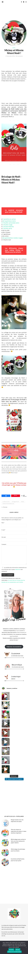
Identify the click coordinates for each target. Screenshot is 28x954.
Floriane (5, 507)
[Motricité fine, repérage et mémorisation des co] (6, 723)
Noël (14, 47)
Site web (3, 537)
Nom (3, 522)
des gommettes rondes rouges (12, 238)
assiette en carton (6, 501)
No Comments (19, 56)
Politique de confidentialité (14, 951)
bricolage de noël (15, 501)
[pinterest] (23, 2)
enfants (22, 501)
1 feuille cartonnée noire (10, 223)
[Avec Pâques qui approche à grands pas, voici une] (6, 714)
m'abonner (17, 569)
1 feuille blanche (8, 226)
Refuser (18, 949)
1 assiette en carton (9, 219)
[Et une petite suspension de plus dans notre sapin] (6, 769)
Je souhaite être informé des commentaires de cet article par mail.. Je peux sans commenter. (14, 569)
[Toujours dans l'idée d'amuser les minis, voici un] (6, 733)
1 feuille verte (7, 228)
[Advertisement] (14, 60)
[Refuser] (26, 947)
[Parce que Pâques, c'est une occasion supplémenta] (6, 696)
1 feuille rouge (7, 225)
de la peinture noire (9, 221)
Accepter (11, 949)
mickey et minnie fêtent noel (8, 503)
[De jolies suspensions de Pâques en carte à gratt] (6, 705)
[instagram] (26, 2)
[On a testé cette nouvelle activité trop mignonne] (6, 742)
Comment (3, 544)
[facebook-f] (21, 2)
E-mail (3, 530)
